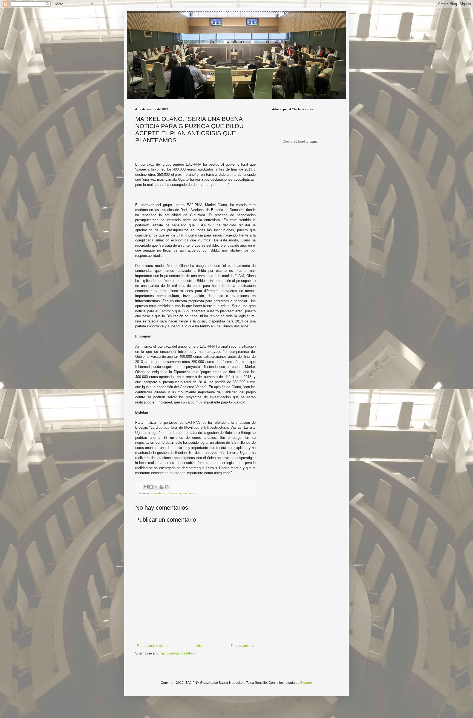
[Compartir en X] (156, 486)
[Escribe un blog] (151, 486)
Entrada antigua (242, 646)
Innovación (190, 493)
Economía (174, 493)
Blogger (306, 683)
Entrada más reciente (152, 646)
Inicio (199, 646)
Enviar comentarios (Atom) (176, 653)
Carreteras (158, 493)
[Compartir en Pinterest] (166, 486)
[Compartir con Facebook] (161, 486)
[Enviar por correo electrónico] (146, 486)
